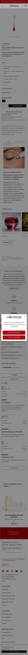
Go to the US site (14, 332)
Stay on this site (14, 337)
